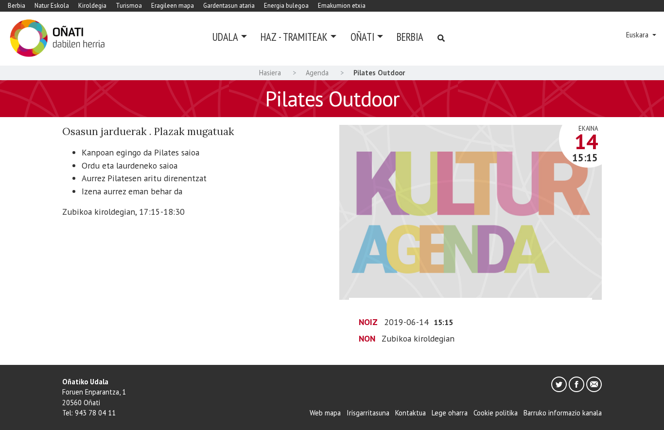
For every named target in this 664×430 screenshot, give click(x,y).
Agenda (317, 72)
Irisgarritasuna (368, 412)
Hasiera (270, 72)
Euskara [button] (638, 34)
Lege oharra (450, 412)
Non (367, 338)
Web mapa (325, 412)
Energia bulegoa (286, 5)
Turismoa (129, 5)
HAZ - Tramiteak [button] (294, 37)
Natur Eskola (52, 5)
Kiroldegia (92, 5)
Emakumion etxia (342, 5)
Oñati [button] (362, 37)
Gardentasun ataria (229, 5)
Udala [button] (225, 37)
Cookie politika (495, 412)
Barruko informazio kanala (563, 412)
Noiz (368, 321)
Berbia (16, 5)
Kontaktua (410, 412)
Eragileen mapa (172, 5)
